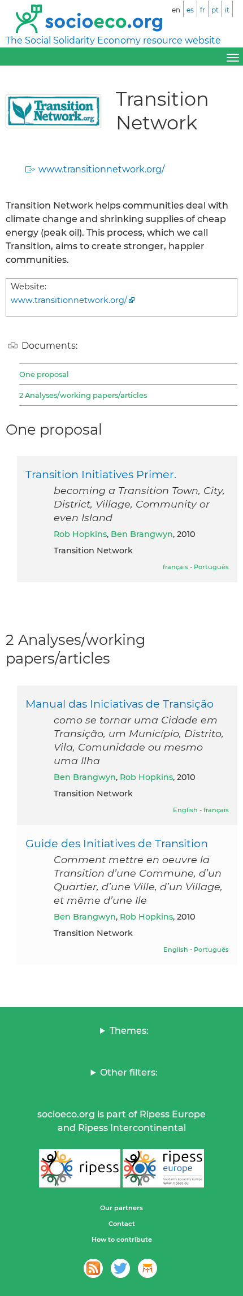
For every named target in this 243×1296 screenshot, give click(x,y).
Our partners (121, 1208)
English (185, 810)
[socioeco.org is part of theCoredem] (147, 1268)
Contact (122, 1224)
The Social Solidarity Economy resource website (113, 40)
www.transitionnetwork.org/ (101, 169)
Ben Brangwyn (142, 534)
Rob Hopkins (80, 534)
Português (211, 567)
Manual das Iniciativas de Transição (119, 703)
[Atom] (93, 1268)
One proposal (44, 374)
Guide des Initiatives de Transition (116, 843)
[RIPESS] (79, 1168)
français (175, 567)
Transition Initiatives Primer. (100, 474)
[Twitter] (120, 1268)
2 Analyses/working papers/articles (83, 395)
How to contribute (122, 1239)
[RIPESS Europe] (163, 1168)
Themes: (129, 1030)
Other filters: (129, 1072)
